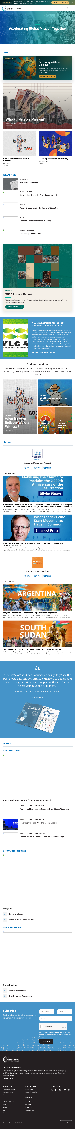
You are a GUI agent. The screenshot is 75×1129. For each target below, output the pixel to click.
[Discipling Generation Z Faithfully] (55, 144)
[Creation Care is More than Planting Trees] (10, 222)
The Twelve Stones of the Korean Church (27, 800)
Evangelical (8, 908)
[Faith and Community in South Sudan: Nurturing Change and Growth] (37, 634)
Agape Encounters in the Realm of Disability (39, 208)
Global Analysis (26, 192)
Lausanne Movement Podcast (37, 463)
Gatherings (28, 1098)
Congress (5, 1113)
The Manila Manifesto (29, 182)
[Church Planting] (37, 957)
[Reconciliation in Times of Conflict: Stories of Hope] (10, 838)
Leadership (28, 1107)
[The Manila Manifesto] (10, 184)
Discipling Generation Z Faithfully (53, 158)
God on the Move (37, 364)
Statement (24, 179)
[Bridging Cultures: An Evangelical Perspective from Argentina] (37, 597)
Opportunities (29, 1110)
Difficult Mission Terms (14, 851)
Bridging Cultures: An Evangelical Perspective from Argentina (30, 613)
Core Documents (8, 1092)
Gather (5, 1107)
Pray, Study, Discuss (9, 1089)
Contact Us (28, 1113)
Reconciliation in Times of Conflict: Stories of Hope (42, 837)
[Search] (67, 8)
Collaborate (32, 1086)
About (28, 1101)
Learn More (7, 1078)
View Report (36, 697)
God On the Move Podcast (37, 571)
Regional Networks (31, 1092)
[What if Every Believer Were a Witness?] (19, 144)
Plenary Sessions (11, 751)
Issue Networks (30, 1089)
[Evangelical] (37, 880)
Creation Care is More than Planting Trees (38, 220)
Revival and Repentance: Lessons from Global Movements (45, 809)
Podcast (23, 204)
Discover (7, 1086)
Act (4, 1110)
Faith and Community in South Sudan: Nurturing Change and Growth (32, 649)
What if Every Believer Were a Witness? (16, 159)
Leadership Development (31, 233)
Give (66, 1123)
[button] (71, 8)
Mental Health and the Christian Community (39, 195)
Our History (28, 1104)
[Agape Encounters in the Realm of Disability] (10, 209)
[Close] (72, 2)
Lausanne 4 (8, 1101)
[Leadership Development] (10, 235)
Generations (29, 1095)
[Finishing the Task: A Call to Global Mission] (10, 824)
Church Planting (10, 985)
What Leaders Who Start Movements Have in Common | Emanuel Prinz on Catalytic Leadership (35, 544)
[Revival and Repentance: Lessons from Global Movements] (10, 810)
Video (22, 217)
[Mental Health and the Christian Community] (10, 197)
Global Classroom (27, 230)
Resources (6, 1095)
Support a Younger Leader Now (43, 353)
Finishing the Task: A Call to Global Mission (39, 823)
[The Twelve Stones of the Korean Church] (37, 776)
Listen (4, 1104)
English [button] (19, 8)
